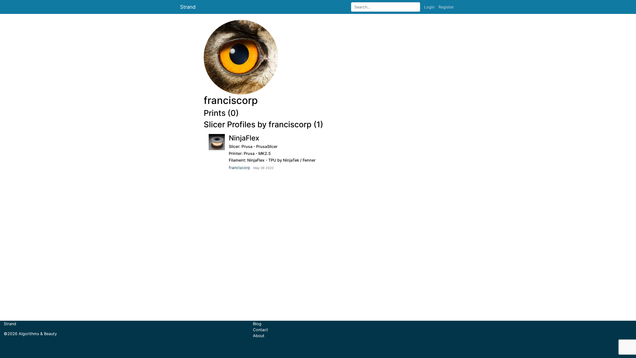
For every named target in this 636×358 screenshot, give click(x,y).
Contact (260, 329)
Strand (188, 7)
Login (429, 6)
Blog (257, 323)
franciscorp (239, 167)
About (258, 335)
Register (446, 6)
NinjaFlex (244, 138)
